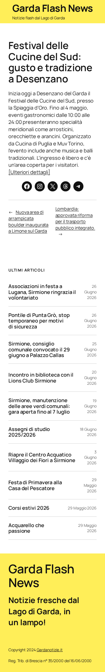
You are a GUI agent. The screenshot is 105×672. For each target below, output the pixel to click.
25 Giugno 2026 (90, 349)
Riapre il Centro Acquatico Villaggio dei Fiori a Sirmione (41, 457)
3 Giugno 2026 (90, 457)
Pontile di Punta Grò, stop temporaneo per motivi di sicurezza (38, 320)
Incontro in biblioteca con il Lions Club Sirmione (40, 377)
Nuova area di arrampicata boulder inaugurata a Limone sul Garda (28, 221)
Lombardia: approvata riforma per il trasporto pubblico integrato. (75, 218)
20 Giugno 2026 (90, 377)
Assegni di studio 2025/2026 (29, 432)
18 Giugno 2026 (88, 432)
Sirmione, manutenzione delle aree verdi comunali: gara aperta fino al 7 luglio (39, 405)
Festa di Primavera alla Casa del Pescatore (35, 485)
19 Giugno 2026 (90, 406)
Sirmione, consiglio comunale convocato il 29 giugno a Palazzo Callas (39, 349)
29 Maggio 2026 (90, 485)
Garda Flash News (52, 8)
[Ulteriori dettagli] (29, 172)
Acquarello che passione (26, 528)
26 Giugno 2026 (90, 292)
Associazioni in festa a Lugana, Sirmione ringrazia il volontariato (42, 291)
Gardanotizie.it (50, 649)
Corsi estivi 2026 (28, 508)
